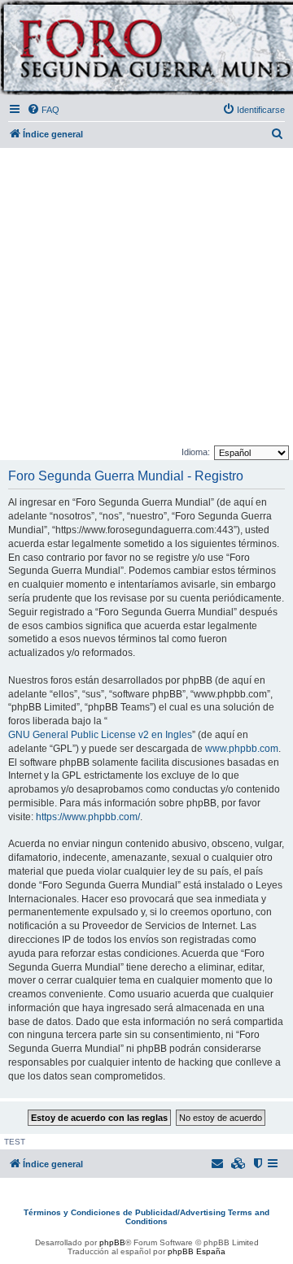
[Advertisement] (146, 297)
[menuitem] (43, 109)
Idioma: (195, 452)
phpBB (112, 1242)
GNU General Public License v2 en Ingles (100, 735)
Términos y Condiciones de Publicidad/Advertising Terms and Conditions (146, 1217)
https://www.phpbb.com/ (88, 817)
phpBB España (196, 1251)
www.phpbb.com (241, 748)
